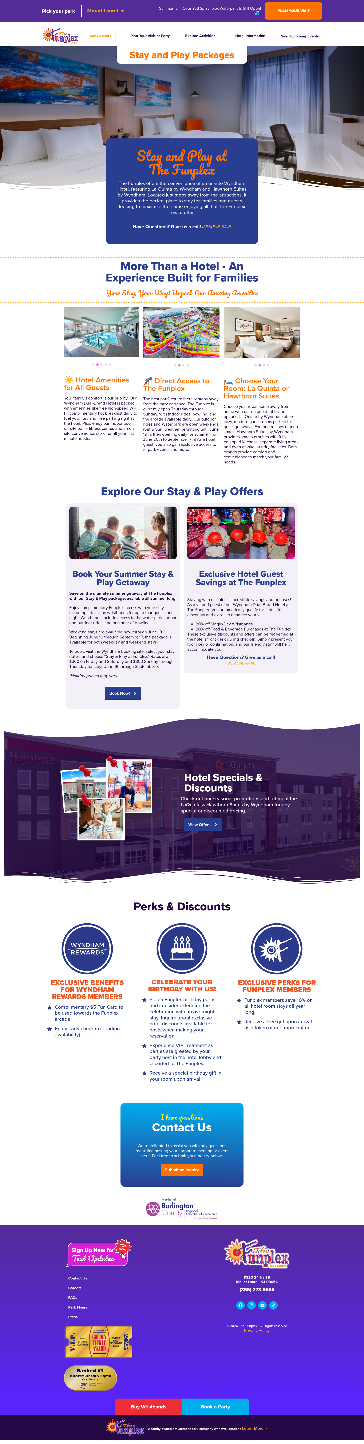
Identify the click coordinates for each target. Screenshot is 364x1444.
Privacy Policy (257, 1330)
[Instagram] (251, 1305)
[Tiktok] (273, 1305)
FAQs (72, 1297)
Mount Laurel (102, 11)
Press (73, 1317)
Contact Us (77, 1278)
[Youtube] (262, 1305)
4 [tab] (106, 364)
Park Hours (77, 1307)
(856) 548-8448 (216, 227)
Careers (75, 1288)
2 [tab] (97, 364)
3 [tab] (101, 364)
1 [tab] (93, 364)
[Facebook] (240, 1305)
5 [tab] (110, 364)
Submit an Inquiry (182, 1170)
